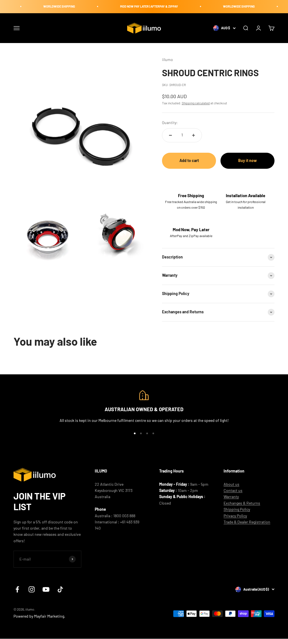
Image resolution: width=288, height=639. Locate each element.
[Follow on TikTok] (60, 589)
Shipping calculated (196, 103)
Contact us (233, 490)
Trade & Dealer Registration (247, 521)
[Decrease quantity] (170, 135)
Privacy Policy (235, 515)
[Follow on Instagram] (31, 589)
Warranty (231, 496)
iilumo (167, 59)
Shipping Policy (237, 509)
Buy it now (247, 160)
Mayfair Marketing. (49, 616)
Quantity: (170, 122)
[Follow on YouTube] (46, 589)
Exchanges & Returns (242, 503)
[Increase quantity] (193, 135)
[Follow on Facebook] (17, 589)
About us (231, 484)
